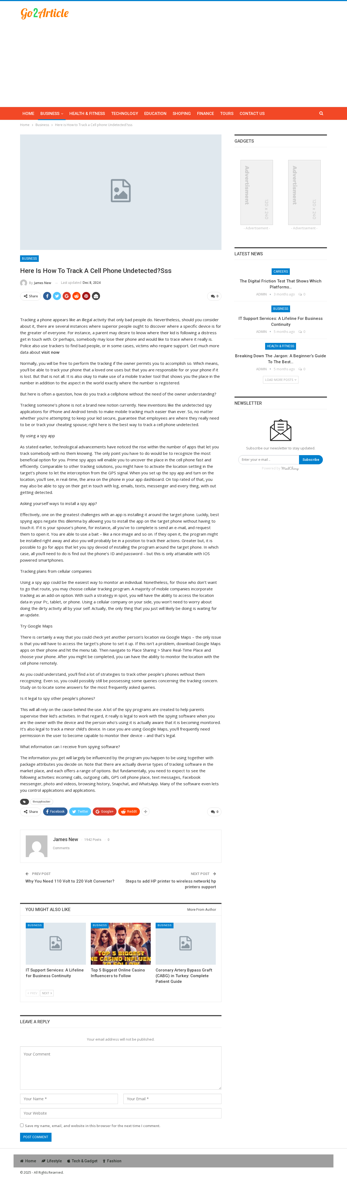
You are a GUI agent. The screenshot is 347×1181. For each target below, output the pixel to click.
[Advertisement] (173, 61)
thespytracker (41, 801)
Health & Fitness (87, 113)
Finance (205, 113)
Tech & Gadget (84, 1161)
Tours (226, 113)
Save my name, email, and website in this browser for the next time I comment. (92, 1125)
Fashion (114, 1161)
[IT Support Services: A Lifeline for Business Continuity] (56, 944)
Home (28, 113)
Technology (124, 113)
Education (155, 113)
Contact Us (252, 113)
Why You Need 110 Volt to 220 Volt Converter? (69, 881)
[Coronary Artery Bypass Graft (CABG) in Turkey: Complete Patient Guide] (186, 944)
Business (49, 113)
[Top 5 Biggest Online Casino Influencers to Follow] (121, 944)
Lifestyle (54, 1161)
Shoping (182, 113)
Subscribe (311, 460)
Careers (281, 271)
